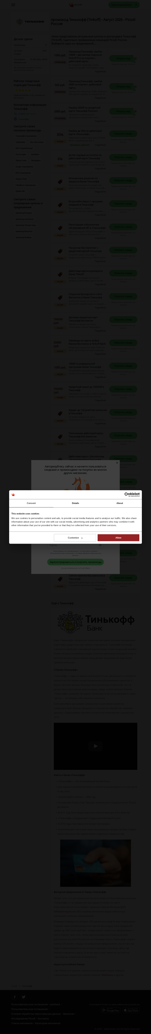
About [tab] (119, 503)
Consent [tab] (31, 503)
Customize (73, 537)
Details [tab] (75, 503)
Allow (118, 537)
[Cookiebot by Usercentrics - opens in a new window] (127, 494)
